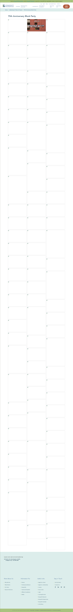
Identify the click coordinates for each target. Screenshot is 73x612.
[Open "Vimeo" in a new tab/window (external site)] (61, 587)
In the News (40, 604)
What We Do (58, 6)
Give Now (66, 6)
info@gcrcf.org (9, 560)
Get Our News (58, 582)
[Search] (41, 4)
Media (23, 594)
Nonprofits (35, 6)
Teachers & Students (41, 6)
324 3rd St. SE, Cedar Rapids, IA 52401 (12, 559)
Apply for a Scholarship (43, 585)
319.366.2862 (16, 560)
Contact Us (57, 585)
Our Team (7, 587)
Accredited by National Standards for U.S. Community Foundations (50, 610)
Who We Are (52, 6)
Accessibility (37, 610)
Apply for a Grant (41, 582)
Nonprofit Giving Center (43, 599)
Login (44, 3)
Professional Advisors (24, 6)
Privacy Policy (32, 610)
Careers (40, 587)
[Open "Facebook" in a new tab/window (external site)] (55, 587)
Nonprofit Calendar (42, 601)
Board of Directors (9, 589)
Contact (58, 3)
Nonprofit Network (42, 597)
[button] (17, 25)
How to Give (40, 589)
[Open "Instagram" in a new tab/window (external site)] (64, 587)
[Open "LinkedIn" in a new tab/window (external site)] (58, 587)
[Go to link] (8, 6)
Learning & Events (52, 3)
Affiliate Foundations (26, 592)
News (47, 3)
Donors (18, 6)
